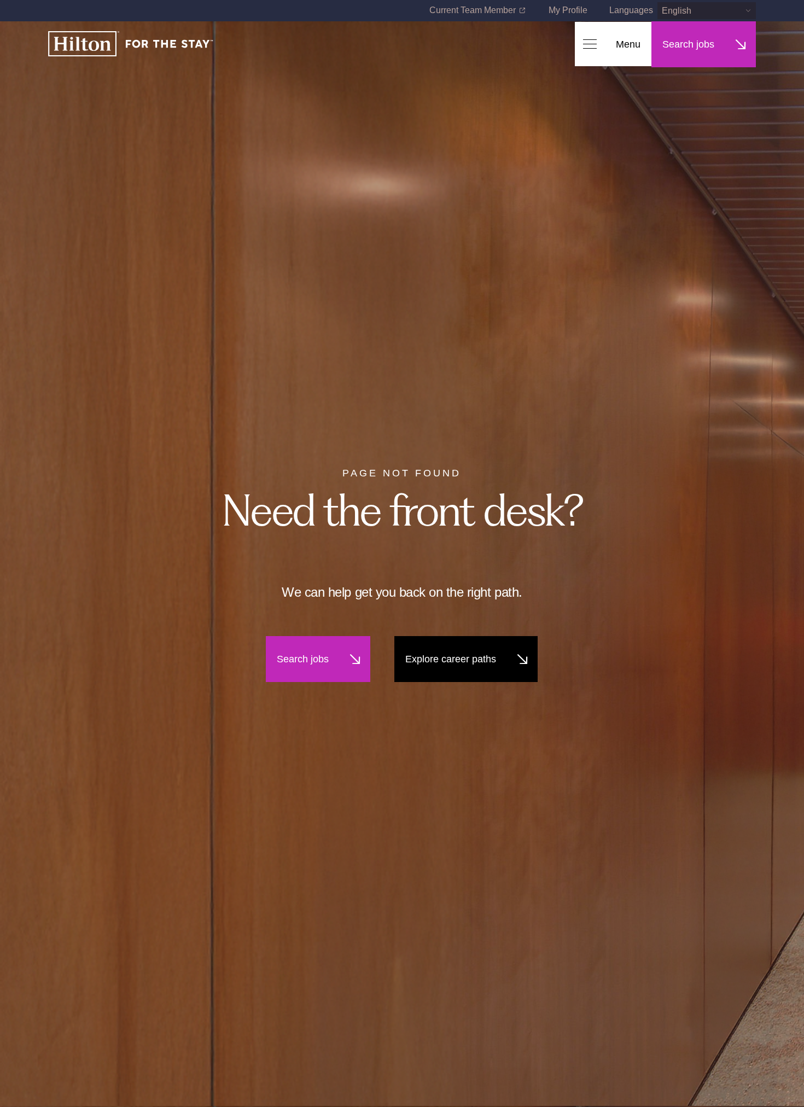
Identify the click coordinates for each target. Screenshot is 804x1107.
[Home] (130, 44)
